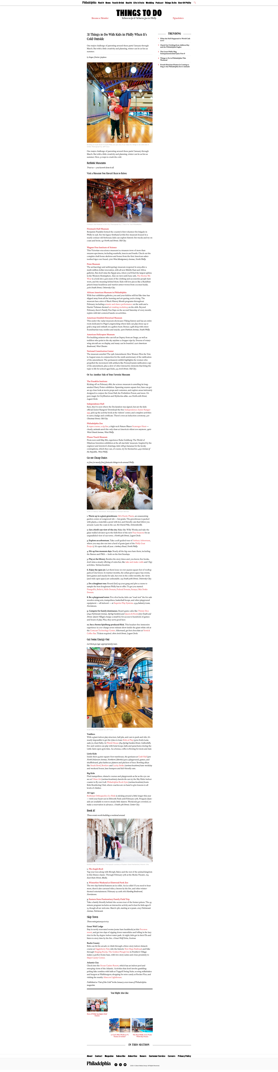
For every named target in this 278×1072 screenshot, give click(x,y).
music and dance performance (119, 304)
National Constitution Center (100, 351)
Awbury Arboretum (141, 540)
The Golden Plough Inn (118, 952)
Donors (143, 1056)
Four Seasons (138, 532)
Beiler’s (100, 589)
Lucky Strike (118, 765)
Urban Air (96, 779)
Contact (98, 1056)
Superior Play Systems (123, 603)
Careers (171, 1056)
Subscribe (120, 1056)
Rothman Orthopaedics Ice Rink (101, 796)
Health (129, 2)
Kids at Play (128, 740)
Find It (101, 2)
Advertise (132, 1056)
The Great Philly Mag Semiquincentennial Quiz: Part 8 (172, 53)
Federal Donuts (123, 589)
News (108, 2)
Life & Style (138, 2)
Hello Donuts (110, 589)
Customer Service (157, 1056)
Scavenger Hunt (139, 426)
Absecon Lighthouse (112, 977)
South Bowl (95, 765)
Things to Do (171, 2)
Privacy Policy (184, 1056)
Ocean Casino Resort (109, 965)
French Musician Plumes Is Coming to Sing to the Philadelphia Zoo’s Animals (175, 66)
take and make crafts (135, 562)
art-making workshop (118, 307)
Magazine (109, 1056)
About (89, 1056)
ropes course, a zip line (98, 426)
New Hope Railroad (133, 949)
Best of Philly (184, 2)
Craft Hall (142, 756)
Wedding (150, 2)
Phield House (113, 743)
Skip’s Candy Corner (96, 957)
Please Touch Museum (97, 437)
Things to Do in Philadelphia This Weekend (173, 59)
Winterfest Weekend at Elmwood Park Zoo (108, 882)
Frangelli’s (91, 589)
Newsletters (178, 18)
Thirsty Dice (143, 611)
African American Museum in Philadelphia (107, 292)
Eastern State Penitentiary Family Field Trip (109, 899)
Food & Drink (118, 2)
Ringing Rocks (101, 952)
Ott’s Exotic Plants (126, 516)
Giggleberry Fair (102, 949)
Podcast (159, 2)
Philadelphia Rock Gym (117, 782)
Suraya (134, 589)
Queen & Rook (131, 614)
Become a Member (100, 18)
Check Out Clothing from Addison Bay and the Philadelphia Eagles (174, 46)
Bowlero (105, 765)
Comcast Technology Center (102, 630)
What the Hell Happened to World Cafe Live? (175, 39)
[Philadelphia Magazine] (99, 1063)
